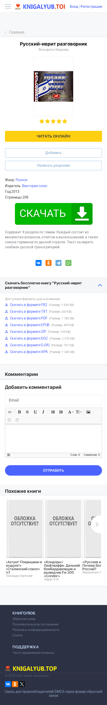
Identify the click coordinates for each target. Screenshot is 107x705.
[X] (22, 684)
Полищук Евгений (19, 576)
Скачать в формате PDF (41, 318)
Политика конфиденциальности (35, 630)
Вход (74, 6)
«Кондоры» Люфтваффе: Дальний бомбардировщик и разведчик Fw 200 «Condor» (62, 569)
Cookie (17, 635)
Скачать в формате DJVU (41, 345)
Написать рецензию (53, 165)
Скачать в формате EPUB (41, 325)
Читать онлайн (53, 136)
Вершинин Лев (94, 572)
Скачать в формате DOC (42, 338)
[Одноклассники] (48, 263)
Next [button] (96, 524)
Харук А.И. (51, 579)
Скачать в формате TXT (40, 311)
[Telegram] (58, 263)
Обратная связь (24, 619)
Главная (16, 32)
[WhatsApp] (68, 263)
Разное (21, 180)
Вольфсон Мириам (54, 49)
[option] (24, 538)
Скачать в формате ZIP (39, 332)
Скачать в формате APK (41, 352)
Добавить (53, 153)
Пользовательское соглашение (35, 624)
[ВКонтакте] (38, 263)
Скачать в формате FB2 (41, 305)
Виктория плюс (34, 186)
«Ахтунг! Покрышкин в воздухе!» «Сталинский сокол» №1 (23, 567)
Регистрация (91, 6)
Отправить (53, 470)
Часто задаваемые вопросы (33, 653)
